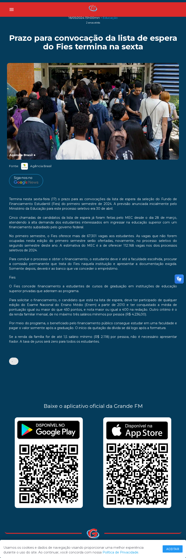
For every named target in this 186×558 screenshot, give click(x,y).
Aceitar (172, 549)
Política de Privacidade (120, 552)
